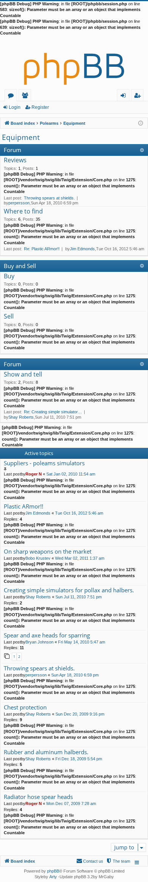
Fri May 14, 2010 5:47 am (81, 642)
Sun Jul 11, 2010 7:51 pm (78, 597)
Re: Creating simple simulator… (53, 412)
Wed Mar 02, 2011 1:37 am (79, 558)
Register (40, 107)
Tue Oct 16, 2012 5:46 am (79, 513)
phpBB (53, 871)
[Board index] (74, 62)
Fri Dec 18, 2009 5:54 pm (78, 758)
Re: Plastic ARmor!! (42, 248)
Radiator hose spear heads (38, 796)
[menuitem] (118, 861)
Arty (53, 876)
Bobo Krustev (37, 558)
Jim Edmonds (82, 248)
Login (14, 107)
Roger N (33, 474)
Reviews (15, 160)
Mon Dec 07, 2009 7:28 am (71, 803)
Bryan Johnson (39, 642)
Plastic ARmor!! (23, 506)
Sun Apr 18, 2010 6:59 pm (75, 675)
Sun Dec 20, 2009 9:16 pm (79, 714)
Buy (9, 276)
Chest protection (25, 707)
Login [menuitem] (124, 96)
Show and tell (23, 374)
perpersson (19, 203)
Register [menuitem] (139, 96)
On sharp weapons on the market (47, 551)
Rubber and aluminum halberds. (46, 752)
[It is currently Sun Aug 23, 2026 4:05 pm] (140, 123)
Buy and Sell (20, 266)
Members (26, 96)
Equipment (21, 137)
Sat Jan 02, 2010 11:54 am (70, 474)
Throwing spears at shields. (49, 198)
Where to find (23, 211)
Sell (9, 316)
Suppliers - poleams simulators (44, 463)
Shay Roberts (21, 417)
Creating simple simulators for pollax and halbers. (69, 590)
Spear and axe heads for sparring (47, 635)
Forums (12, 96)
